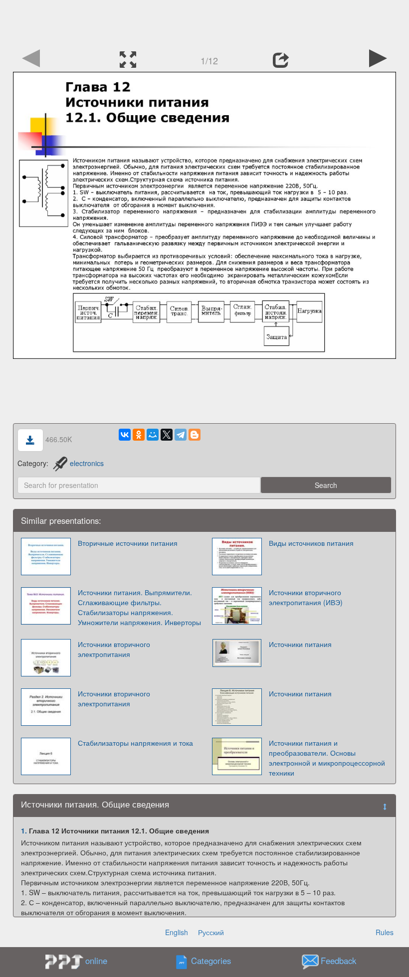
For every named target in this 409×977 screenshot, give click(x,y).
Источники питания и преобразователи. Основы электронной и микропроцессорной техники (327, 758)
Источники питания (300, 644)
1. (24, 830)
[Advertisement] (204, 22)
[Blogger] (195, 435)
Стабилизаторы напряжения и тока (135, 743)
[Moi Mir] (153, 435)
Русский (211, 932)
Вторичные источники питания (128, 543)
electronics (87, 463)
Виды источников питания (311, 543)
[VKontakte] (125, 435)
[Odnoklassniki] (139, 435)
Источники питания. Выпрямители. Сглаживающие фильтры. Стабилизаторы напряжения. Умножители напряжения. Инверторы (139, 607)
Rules (385, 932)
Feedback (338, 961)
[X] (167, 435)
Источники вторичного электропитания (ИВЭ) (306, 597)
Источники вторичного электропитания (114, 649)
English (176, 932)
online (96, 961)
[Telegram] (181, 435)
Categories (211, 961)
